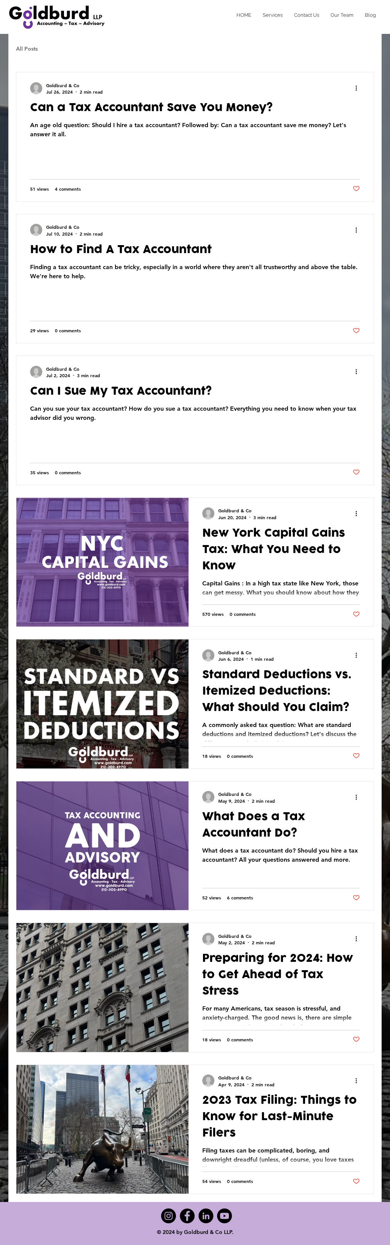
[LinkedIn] (205, 1215)
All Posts (27, 48)
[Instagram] (168, 1215)
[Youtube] (224, 1215)
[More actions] (358, 88)
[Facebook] (187, 1215)
